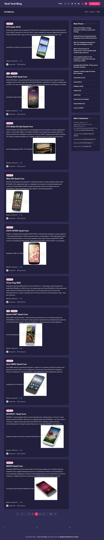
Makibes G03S (78, 86)
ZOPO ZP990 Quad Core (17, 231)
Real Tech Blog (13, 3)
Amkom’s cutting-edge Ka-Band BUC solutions (84, 72)
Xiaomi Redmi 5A (79, 103)
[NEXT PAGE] (55, 514)
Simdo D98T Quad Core (17, 314)
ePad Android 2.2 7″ (90, 139)
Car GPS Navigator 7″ (86, 143)
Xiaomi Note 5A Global (81, 99)
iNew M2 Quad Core (15, 178)
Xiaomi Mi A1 (78, 82)
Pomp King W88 (13, 283)
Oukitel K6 (77, 95)
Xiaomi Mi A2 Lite (79, 77)
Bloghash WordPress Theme (69, 537)
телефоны (9, 23)
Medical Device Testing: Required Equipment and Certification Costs (85, 37)
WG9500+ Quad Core (16, 414)
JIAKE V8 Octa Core (87, 130)
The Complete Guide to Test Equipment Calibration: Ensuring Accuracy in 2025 (84, 59)
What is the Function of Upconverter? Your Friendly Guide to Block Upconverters (85, 50)
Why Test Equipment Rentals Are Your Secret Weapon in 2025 (84, 43)
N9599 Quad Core (14, 466)
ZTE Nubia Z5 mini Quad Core (19, 126)
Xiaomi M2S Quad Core (16, 77)
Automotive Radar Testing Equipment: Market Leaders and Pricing (84, 30)
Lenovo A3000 (78, 108)
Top (8, 73)
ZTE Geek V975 (13, 27)
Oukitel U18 (77, 90)
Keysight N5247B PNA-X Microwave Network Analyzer (86, 66)
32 (51, 514)
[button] (94, 3)
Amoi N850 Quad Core (16, 364)
